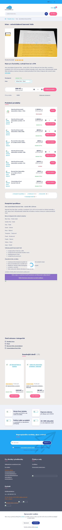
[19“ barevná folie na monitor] (14, 372)
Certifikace (34, 464)
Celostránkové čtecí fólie (14, 348)
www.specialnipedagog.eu (11, 475)
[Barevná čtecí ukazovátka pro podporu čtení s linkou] (8, 143)
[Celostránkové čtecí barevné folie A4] (8, 184)
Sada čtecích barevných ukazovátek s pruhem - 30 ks (18, 121)
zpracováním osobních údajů (28, 447)
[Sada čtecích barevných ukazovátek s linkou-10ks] (8, 132)
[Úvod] (12, 8)
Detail (52, 110)
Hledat (46, 13)
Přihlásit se (47, 442)
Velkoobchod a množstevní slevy (13, 464)
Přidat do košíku (49, 89)
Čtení (8, 343)
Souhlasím (35, 523)
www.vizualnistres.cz (10, 472)
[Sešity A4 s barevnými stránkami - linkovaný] (35, 372)
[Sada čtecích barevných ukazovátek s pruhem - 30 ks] (8, 121)
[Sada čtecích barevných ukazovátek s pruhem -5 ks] (8, 164)
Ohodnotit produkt (9, 60)
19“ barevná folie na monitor (13, 386)
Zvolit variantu (50, 142)
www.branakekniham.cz (10, 473)
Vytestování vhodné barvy (38, 467)
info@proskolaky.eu (9, 491)
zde (37, 527)
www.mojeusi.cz (9, 479)
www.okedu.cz (8, 477)
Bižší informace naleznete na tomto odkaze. (31, 278)
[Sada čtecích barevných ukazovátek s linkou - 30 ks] (8, 112)
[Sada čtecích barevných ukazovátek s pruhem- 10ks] (8, 153)
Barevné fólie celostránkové (14, 346)
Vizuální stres (10, 19)
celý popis (7, 73)
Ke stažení (7, 467)
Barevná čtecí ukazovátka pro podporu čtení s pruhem (17, 173)
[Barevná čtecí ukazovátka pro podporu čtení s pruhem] (8, 174)
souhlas (23, 516)
